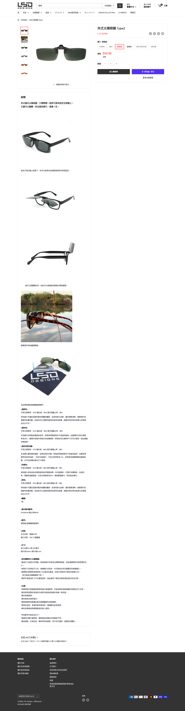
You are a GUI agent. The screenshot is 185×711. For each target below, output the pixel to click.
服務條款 (53, 677)
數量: (99, 64)
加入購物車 (113, 72)
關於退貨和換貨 (24, 670)
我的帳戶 (147, 7)
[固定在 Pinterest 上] (154, 33)
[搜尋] (120, 5)
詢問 (51, 680)
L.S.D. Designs (102, 34)
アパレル (58, 12)
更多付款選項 (148, 77)
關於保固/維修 (23, 673)
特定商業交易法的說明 (58, 670)
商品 (47, 12)
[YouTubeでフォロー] (87, 699)
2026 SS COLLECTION (106, 12)
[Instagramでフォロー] (83, 699)
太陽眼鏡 (36, 12)
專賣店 (132, 12)
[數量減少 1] (105, 63)
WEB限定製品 (73, 12)
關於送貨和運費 (24, 666)
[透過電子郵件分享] (162, 33)
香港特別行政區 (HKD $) (26, 696)
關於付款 (21, 663)
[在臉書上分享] (150, 33)
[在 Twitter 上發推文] (158, 33)
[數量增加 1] (116, 63)
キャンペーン (90, 12)
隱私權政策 (54, 673)
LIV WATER (122, 12)
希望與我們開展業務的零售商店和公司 (62, 685)
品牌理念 (53, 663)
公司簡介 (53, 666)
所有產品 (24, 20)
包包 (24, 12)
